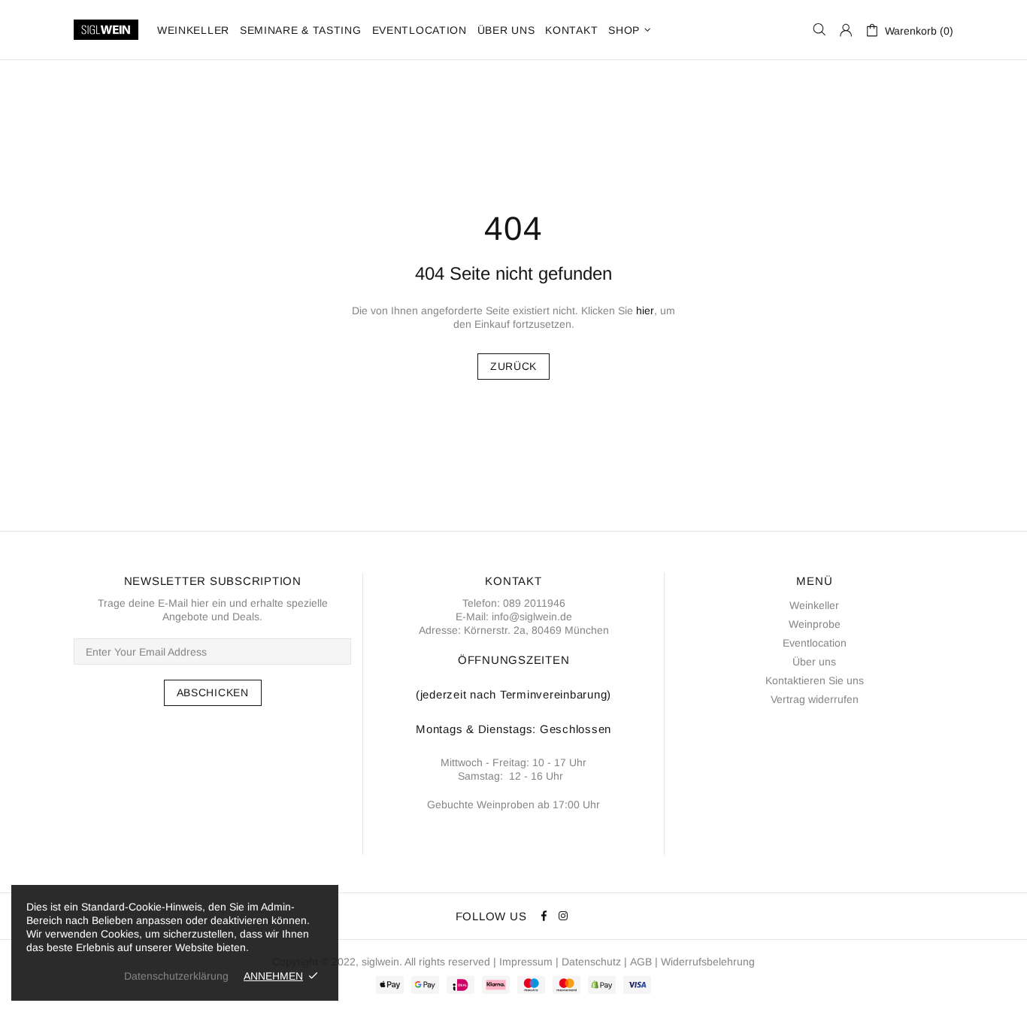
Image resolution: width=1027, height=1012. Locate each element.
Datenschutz (591, 962)
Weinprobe (815, 624)
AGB (641, 962)
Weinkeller (814, 605)
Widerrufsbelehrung (708, 962)
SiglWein (106, 29)
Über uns (814, 662)
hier (645, 311)
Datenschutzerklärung (176, 976)
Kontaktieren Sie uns (814, 680)
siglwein (380, 962)
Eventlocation (815, 643)
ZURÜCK (513, 366)
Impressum (526, 962)
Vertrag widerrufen (815, 699)
